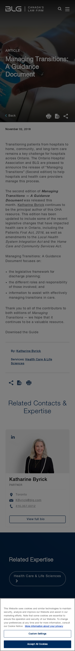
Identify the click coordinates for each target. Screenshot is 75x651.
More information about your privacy (44, 626)
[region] (37, 624)
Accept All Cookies (37, 644)
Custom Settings (37, 634)
